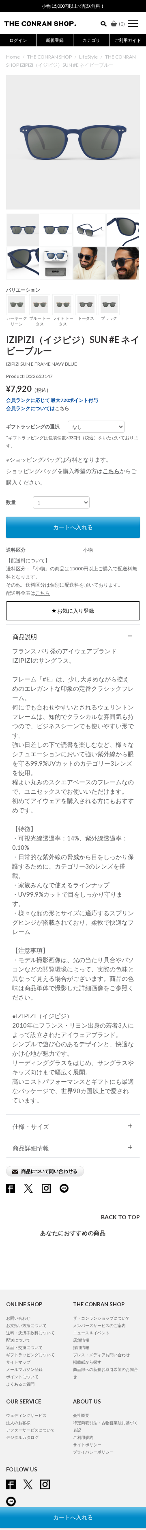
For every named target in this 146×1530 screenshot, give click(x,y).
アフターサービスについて (30, 1429)
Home (13, 57)
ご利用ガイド (127, 40)
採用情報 (81, 1347)
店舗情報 (81, 1340)
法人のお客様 (18, 1422)
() (122, 24)
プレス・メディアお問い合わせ (101, 1354)
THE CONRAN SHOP (49, 57)
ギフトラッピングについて (30, 1354)
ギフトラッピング (26, 437)
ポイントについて (22, 1376)
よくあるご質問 (20, 1384)
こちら (62, 408)
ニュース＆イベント (91, 1332)
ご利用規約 (83, 1437)
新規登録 (55, 40)
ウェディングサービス (26, 1415)
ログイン (18, 40)
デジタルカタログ (22, 1437)
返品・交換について (24, 1347)
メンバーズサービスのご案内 (99, 1325)
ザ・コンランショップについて (101, 1318)
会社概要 (81, 1415)
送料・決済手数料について (30, 1332)
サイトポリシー (87, 1444)
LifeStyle (88, 57)
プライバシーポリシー (93, 1451)
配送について (18, 1340)
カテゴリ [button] (91, 40)
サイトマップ (18, 1362)
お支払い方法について (26, 1325)
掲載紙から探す (87, 1362)
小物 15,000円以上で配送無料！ (73, 6)
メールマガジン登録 (24, 1369)
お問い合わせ (18, 1318)
